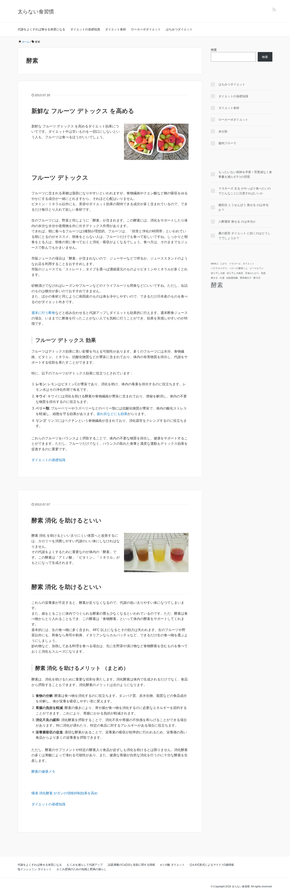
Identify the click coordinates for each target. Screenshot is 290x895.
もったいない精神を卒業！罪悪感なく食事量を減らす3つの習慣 (245, 174)
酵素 (217, 284)
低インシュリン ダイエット (35, 869)
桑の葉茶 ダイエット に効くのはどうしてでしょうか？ (244, 236)
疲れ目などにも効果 (112, 414)
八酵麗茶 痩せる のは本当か (237, 221)
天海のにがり (252, 273)
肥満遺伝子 (246, 278)
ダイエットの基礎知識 (85, 29)
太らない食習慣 (36, 11)
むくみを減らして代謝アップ (85, 864)
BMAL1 (214, 263)
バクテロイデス (219, 268)
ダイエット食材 (115, 29)
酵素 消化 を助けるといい (66, 520)
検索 (214, 49)
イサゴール (235, 263)
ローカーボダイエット (146, 29)
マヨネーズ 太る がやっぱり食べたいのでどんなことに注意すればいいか (244, 191)
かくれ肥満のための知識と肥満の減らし (81, 869)
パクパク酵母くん (238, 268)
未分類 (222, 131)
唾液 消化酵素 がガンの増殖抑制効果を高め (64, 793)
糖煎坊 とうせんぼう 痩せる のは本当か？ (243, 207)
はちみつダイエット (179, 29)
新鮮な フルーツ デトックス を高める (82, 111)
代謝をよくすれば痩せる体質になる (41, 29)
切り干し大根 (218, 273)
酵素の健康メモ (43, 771)
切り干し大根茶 (235, 273)
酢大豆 (256, 278)
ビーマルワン (257, 268)
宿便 (263, 273)
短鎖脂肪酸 (232, 278)
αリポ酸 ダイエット (172, 864)
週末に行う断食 (43, 313)
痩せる (214, 278)
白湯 (222, 278)
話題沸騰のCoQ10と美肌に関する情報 (131, 864)
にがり (223, 263)
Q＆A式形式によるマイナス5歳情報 (212, 864)
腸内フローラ (227, 143)
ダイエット (248, 263)
